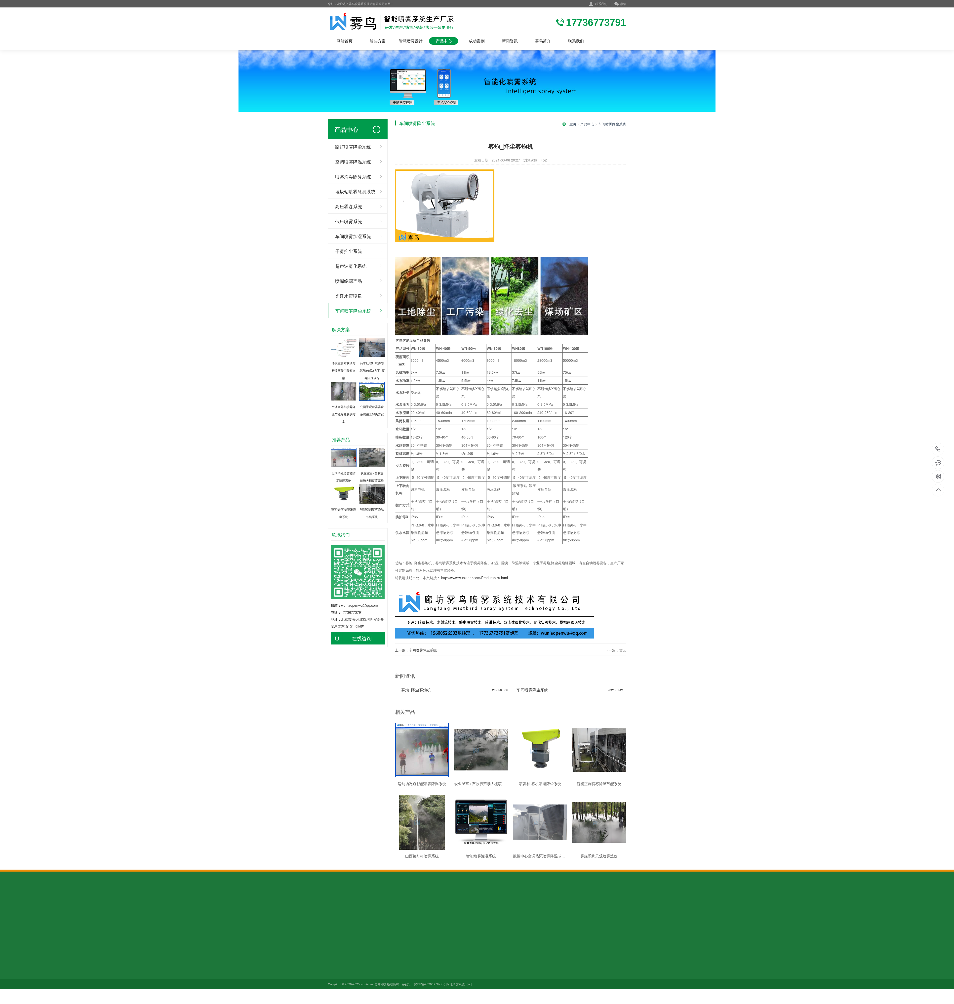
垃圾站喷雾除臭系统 (355, 191)
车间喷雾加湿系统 (353, 236)
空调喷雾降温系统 (353, 161)
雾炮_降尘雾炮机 (416, 690)
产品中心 (444, 41)
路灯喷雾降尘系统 (353, 146)
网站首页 (345, 41)
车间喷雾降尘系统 (353, 310)
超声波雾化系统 (350, 266)
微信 (623, 3)
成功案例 (477, 41)
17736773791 (938, 449)
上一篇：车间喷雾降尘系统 (416, 649)
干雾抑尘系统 (348, 251)
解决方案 (378, 41)
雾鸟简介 (543, 41)
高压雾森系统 (348, 206)
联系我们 (601, 3)
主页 (572, 123)
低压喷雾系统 (348, 221)
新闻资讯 (510, 41)
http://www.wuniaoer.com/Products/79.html (474, 577)
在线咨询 (362, 638)
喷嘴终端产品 (348, 281)
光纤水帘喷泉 (348, 295)
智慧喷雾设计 (411, 41)
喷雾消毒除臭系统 (353, 176)
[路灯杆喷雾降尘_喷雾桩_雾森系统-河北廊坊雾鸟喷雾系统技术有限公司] (392, 22)
